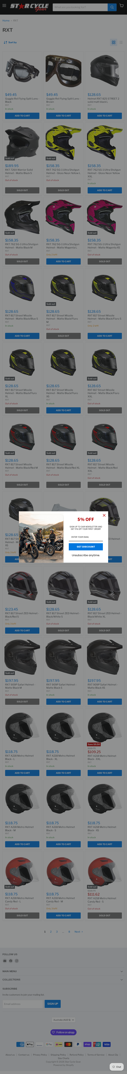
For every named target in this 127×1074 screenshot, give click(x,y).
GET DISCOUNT (86, 546)
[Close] (104, 515)
